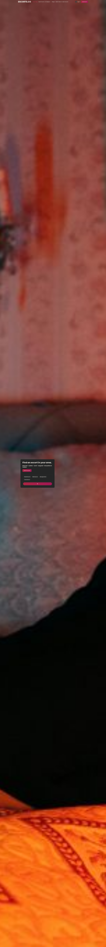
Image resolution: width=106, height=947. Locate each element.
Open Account (65, 1)
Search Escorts (41, 1)
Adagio (53, 1)
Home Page (35, 1)
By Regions (47, 1)
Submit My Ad (59, 1)
